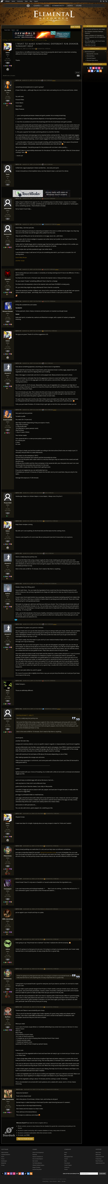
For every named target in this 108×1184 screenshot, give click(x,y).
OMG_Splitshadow (8, 1099)
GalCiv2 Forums (49, 198)
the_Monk (8, 90)
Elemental (35, 1154)
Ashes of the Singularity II (38, 1152)
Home (4, 40)
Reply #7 (18, 331)
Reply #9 (18, 410)
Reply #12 (19, 553)
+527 (8, 383)
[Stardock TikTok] (94, 70)
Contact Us (66, 1167)
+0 (7, 184)
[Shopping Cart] (103, 1)
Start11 (2, 1156)
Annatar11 (8, 373)
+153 (8, 866)
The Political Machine (37, 1163)
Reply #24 (19, 1089)
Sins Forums (47, 80)
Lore (46, 6)
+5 (7, 430)
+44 (8, 701)
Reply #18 (19, 846)
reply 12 (31, 715)
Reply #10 (19, 493)
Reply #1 (18, 80)
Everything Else (39, 40)
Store (79, 6)
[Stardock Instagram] (99, 68)
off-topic (77, 72)
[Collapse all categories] (105, 51)
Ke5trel (7, 594)
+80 (8, 289)
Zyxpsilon (8, 279)
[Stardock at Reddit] (89, 70)
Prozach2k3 (7, 503)
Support (36, 1)
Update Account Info (100, 1163)
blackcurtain (8, 234)
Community (20, 1)
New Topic (75, 27)
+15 (7, 321)
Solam (8, 52)
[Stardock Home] (2, 1)
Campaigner (8, 889)
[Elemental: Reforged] (54, 16)
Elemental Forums (43, 49)
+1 (7, 513)
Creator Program (68, 1165)
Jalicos (8, 949)
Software (7, 1)
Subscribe (102, 1173)
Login (17, 30)
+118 (8, 603)
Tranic (8, 174)
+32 (8, 244)
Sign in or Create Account (25, 1139)
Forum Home (7, 30)
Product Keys (98, 1158)
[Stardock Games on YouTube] (93, 68)
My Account (98, 1154)
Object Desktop (4, 1152)
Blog (31, 1)
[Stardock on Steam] (102, 68)
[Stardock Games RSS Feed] (100, 70)
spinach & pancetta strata (48, 852)
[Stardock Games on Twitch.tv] (96, 68)
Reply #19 (19, 879)
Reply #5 (18, 269)
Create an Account (100, 1156)
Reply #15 (19, 681)
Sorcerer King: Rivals (37, 1169)
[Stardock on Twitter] (87, 68)
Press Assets (67, 1163)
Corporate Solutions (5, 1154)
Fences (2, 1158)
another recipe (20, 261)
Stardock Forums (50, 224)
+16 (7, 62)
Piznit (7, 691)
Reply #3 (18, 198)
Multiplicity (3, 1163)
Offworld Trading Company (38, 1165)
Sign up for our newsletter (71, 1173)
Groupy (2, 1165)
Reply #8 (18, 363)
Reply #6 (18, 301)
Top (79, 80)
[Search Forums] (106, 1)
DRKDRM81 (7, 208)
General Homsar (8, 311)
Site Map (63, 1181)
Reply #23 (19, 1007)
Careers (66, 1158)
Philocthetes (8, 856)
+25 (8, 1027)
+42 (8, 929)
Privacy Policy (45, 1181)
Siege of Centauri (36, 1167)
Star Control (35, 1161)
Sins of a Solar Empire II (38, 1158)
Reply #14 (19, 624)
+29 (8, 1109)
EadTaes (7, 1017)
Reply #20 (19, 909)
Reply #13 (19, 583)
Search (13, 30)
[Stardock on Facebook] (90, 68)
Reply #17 (19, 813)
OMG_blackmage (7, 919)
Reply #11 (19, 521)
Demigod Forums (50, 583)
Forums (66, 1169)
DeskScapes (4, 1161)
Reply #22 (19, 969)
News (26, 1)
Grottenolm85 (7, 420)
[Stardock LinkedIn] (97, 70)
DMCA (59, 1181)
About (65, 1152)
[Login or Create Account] (101, 1)
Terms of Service (53, 1181)
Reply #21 (19, 939)
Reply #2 (18, 164)
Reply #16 (19, 709)
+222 (7, 100)
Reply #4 (18, 224)
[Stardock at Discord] (92, 70)
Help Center (98, 1152)
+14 (7, 959)
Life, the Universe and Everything (20, 40)
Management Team (68, 1156)
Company (67, 1149)
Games (13, 1)
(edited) (53, 80)
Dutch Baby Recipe (21, 257)
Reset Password (99, 1161)
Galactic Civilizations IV (38, 1156)
